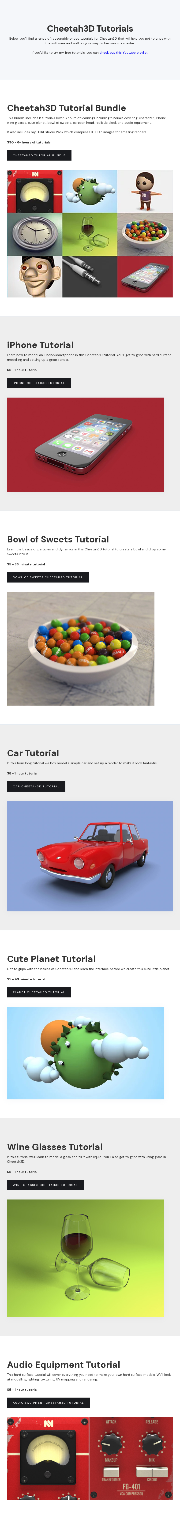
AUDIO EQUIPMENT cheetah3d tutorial (48, 1403)
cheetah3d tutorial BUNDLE (39, 155)
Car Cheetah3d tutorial (36, 786)
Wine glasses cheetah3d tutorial (45, 1185)
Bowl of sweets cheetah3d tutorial (48, 577)
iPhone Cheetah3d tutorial (39, 383)
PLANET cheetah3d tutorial (39, 992)
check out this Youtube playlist (124, 52)
